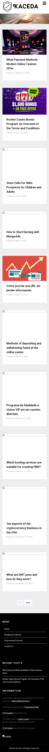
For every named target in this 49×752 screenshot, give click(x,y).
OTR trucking (7, 713)
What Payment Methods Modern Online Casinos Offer (22, 64)
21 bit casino (7, 728)
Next (28, 603)
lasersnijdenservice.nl (21, 701)
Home (6, 629)
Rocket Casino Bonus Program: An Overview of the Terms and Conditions (23, 124)
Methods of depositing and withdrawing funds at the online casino (23, 348)
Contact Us (8, 646)
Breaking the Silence (12, 635)
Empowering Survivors (13, 640)
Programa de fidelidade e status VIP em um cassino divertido (23, 410)
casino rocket (23, 719)
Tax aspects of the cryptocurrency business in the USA (24, 528)
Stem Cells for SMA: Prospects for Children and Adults (23, 187)
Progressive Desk (32, 707)
